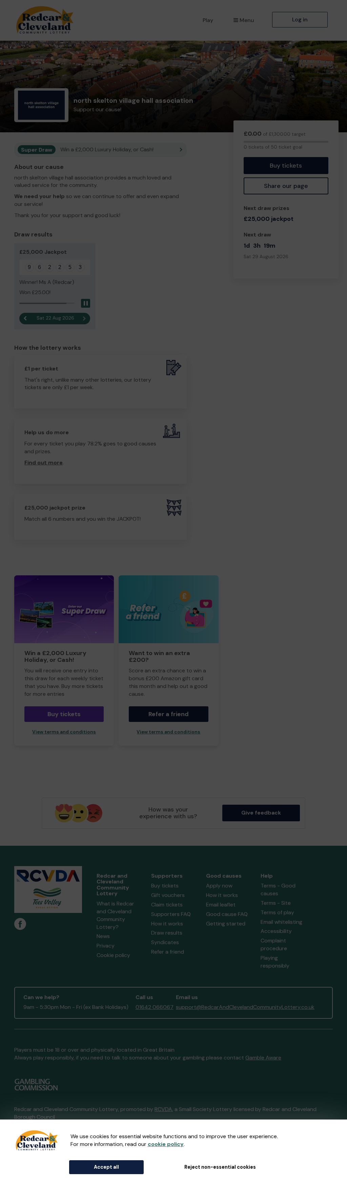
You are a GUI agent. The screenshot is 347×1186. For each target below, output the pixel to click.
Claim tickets (167, 904)
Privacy (106, 945)
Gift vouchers (168, 895)
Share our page (286, 186)
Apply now (219, 885)
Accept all (106, 1167)
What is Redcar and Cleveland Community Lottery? (115, 915)
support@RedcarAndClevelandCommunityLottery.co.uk (245, 1007)
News (103, 936)
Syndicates (165, 942)
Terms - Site (276, 902)
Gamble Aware (263, 1057)
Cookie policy (113, 955)
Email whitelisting (281, 921)
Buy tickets (286, 165)
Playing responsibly (275, 961)
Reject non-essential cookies (220, 1167)
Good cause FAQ (227, 914)
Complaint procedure (274, 944)
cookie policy (166, 1144)
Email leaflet (221, 904)
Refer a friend (167, 951)
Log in (300, 19)
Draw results (166, 932)
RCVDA (163, 1109)
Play (208, 20)
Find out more (43, 462)
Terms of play (277, 912)
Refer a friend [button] (168, 714)
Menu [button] (247, 20)
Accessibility (276, 931)
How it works (167, 923)
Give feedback (261, 812)
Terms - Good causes (278, 889)
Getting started (225, 923)
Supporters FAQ (171, 914)
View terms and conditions (64, 732)
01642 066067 (155, 1007)
